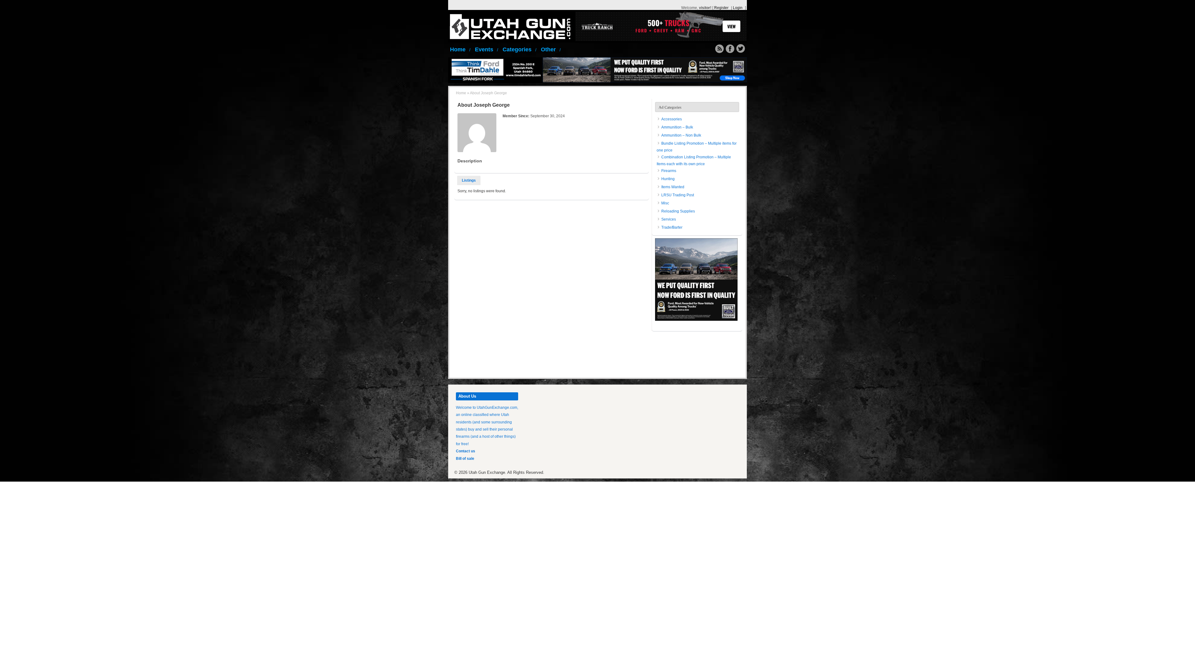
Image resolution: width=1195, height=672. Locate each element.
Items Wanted (672, 187)
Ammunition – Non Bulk (681, 135)
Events (486, 49)
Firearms (668, 171)
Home (460, 49)
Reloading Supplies (678, 211)
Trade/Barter (671, 227)
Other (551, 49)
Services (668, 219)
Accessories (671, 119)
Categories (520, 49)
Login (738, 8)
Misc (665, 203)
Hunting (668, 179)
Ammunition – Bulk (677, 127)
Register (721, 8)
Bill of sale (465, 458)
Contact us (465, 451)
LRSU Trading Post (677, 195)
